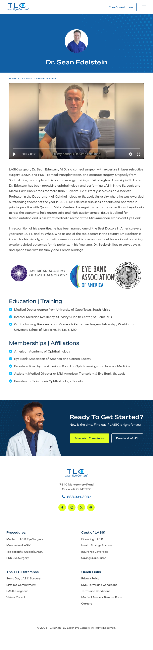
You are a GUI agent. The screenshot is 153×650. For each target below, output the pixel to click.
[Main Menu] (144, 7)
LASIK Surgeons (17, 591)
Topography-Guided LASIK (24, 551)
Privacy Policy (90, 578)
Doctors (26, 78)
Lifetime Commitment (21, 584)
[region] (76, 121)
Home (12, 78)
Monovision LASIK (18, 545)
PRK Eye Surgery (17, 557)
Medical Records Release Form (101, 597)
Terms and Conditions (95, 591)
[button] (14, 154)
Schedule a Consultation (90, 438)
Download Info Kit (127, 438)
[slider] (76, 148)
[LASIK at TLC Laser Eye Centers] (17, 7)
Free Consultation (121, 7)
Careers (86, 603)
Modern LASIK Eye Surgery (24, 539)
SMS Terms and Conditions (99, 584)
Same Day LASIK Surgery (23, 578)
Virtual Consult (16, 597)
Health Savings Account (97, 545)
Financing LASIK (92, 539)
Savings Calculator (93, 557)
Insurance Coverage (94, 551)
